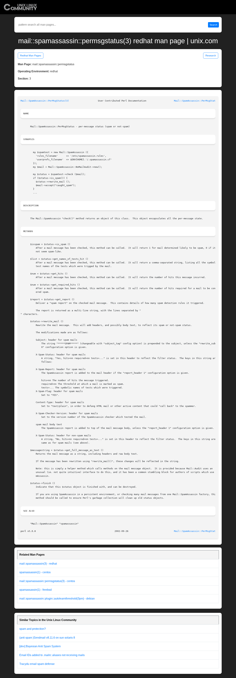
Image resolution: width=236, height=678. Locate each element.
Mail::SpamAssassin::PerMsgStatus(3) (45, 100)
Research (210, 55)
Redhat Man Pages (30, 55)
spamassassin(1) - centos (35, 572)
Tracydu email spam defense (37, 663)
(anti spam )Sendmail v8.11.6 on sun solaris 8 (47, 637)
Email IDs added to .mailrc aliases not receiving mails (52, 655)
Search (213, 24)
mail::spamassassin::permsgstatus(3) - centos (47, 581)
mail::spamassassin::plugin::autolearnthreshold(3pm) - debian (57, 598)
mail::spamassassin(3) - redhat (38, 563)
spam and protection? (32, 628)
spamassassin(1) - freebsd (35, 589)
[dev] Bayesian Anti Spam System (40, 646)
